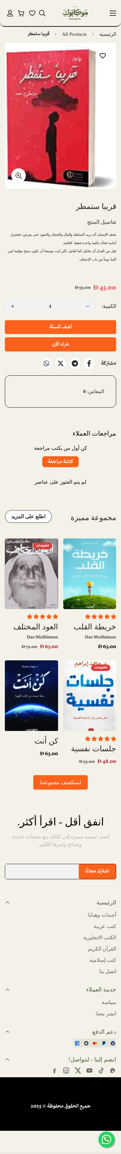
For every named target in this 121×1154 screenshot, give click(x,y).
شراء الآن (60, 344)
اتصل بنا (107, 971)
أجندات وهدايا (102, 915)
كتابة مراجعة (60, 461)
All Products (74, 34)
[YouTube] (89, 1070)
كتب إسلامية (102, 960)
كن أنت (46, 741)
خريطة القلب (95, 627)
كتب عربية (105, 926)
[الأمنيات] (32, 13)
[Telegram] (74, 363)
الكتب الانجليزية (99, 937)
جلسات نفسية (93, 749)
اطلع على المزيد (28, 516)
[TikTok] (101, 1070)
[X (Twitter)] (77, 1070)
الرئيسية (107, 34)
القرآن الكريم (102, 949)
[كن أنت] (31, 695)
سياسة (109, 1002)
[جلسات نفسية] (89, 695)
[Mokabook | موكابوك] (75, 13)
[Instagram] (66, 1070)
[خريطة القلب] (89, 573)
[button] (21, 13)
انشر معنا (106, 1013)
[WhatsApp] (46, 363)
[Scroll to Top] (11, 1119)
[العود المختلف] (31, 573)
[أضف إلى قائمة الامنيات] (102, 56)
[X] (60, 363)
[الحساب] (10, 13)
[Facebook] (89, 363)
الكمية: (109, 306)
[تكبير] (18, 175)
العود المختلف (35, 627)
